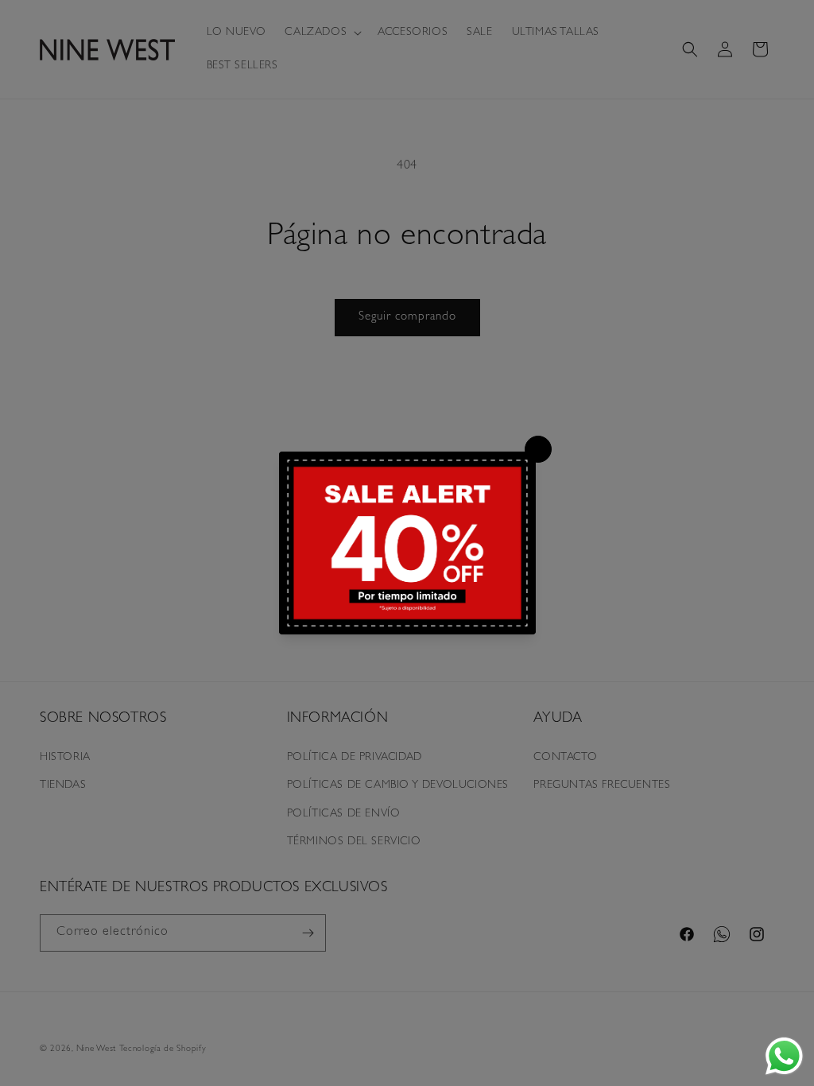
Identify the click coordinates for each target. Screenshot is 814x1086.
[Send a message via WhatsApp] (784, 1056)
